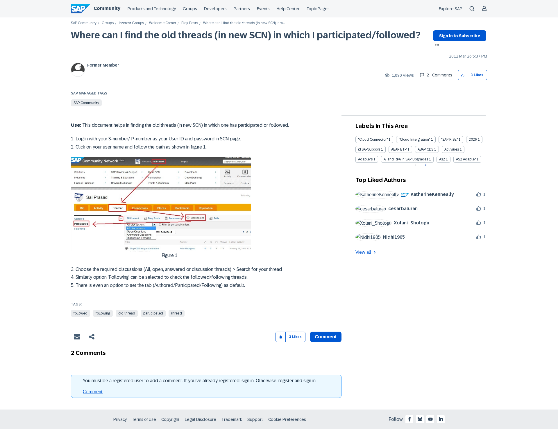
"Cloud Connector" (373, 139)
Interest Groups (131, 23)
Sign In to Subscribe (459, 35)
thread (176, 313)
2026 (473, 139)
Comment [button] (326, 336)
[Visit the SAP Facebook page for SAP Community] (409, 419)
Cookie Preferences (287, 419)
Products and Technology (152, 8)
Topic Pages (318, 8)
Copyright (170, 419)
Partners (242, 8)
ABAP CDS (425, 149)
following (103, 313)
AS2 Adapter (466, 159)
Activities (451, 149)
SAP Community (83, 23)
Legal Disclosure (200, 419)
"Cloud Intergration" (414, 139)
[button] (462, 75)
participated (153, 313)
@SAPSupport (369, 149)
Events (263, 8)
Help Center (288, 8)
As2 (442, 159)
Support (255, 419)
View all (363, 252)
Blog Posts (189, 23)
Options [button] (436, 46)
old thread (126, 313)
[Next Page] (425, 165)
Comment (93, 391)
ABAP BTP (399, 149)
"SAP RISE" (449, 139)
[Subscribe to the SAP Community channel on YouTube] (430, 419)
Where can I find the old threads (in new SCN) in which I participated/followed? (246, 35)
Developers (215, 8)
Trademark (231, 419)
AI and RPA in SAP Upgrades (406, 159)
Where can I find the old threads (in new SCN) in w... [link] (244, 23)
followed (80, 313)
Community (107, 8)
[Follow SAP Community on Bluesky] (420, 419)
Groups (190, 8)
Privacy (120, 419)
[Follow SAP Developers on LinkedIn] (441, 419)
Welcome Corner (162, 23)
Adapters (365, 159)
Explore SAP (450, 8)
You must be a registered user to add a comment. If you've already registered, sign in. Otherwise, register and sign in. (199, 380)
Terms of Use (144, 419)
